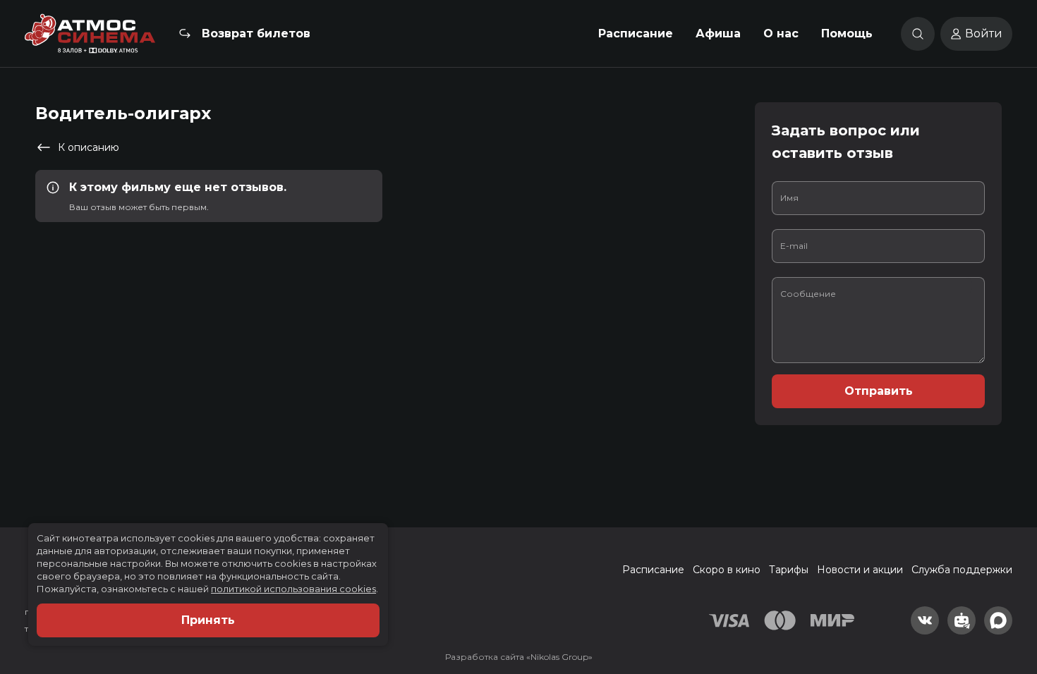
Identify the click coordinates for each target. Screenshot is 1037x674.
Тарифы (788, 569)
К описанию (88, 147)
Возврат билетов (256, 33)
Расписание (635, 33)
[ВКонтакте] (925, 620)
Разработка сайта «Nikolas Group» (519, 656)
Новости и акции (860, 569)
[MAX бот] (998, 620)
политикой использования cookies (293, 588)
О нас (781, 33)
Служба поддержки (961, 569)
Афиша (718, 33)
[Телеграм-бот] (961, 620)
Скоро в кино (726, 569)
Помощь (847, 33)
